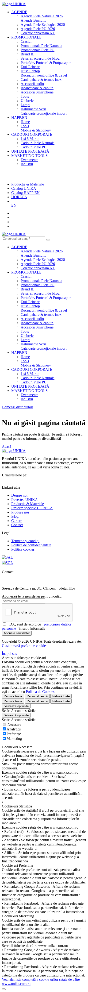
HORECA (19, 197)
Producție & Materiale (27, 184)
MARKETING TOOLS (29, 156)
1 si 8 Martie (30, 139)
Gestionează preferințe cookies (24, 646)
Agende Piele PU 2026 (38, 29)
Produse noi (20, 512)
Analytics (14, 729)
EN (13, 205)
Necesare (14, 724)
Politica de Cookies (40, 692)
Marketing (14, 739)
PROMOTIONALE (26, 37)
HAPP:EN (19, 118)
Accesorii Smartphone (37, 92)
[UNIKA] (14, 4)
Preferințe (14, 734)
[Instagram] (4, 479)
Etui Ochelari (30, 67)
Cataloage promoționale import (43, 113)
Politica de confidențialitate (31, 545)
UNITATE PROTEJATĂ (30, 151)
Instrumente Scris (33, 109)
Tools (25, 96)
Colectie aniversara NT (38, 33)
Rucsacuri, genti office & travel (44, 75)
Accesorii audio (32, 84)
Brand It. (27, 54)
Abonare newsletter (17, 633)
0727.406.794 (13, 580)
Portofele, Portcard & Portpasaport (46, 63)
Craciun (26, 41)
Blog (15, 516)
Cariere (16, 521)
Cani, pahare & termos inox (41, 79)
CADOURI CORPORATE (31, 134)
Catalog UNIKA (23, 188)
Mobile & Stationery (36, 130)
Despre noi (19, 495)
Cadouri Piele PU (34, 147)
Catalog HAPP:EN (25, 193)
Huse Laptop (30, 71)
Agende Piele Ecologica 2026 (43, 25)
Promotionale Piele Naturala (41, 46)
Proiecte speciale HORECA (32, 508)
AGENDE (19, 12)
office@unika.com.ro (19, 584)
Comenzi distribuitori (17, 407)
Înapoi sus (9, 654)
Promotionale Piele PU (37, 50)
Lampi (25, 105)
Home (25, 122)
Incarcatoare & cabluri (37, 88)
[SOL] (7, 563)
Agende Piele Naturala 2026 (42, 16)
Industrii (27, 164)
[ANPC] (7, 557)
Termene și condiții (25, 541)
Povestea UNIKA (24, 500)
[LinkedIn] (6, 479)
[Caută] (48, 239)
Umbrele (27, 101)
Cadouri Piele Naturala (37, 143)
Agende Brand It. (33, 20)
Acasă (6, 446)
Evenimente (29, 160)
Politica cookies (22, 549)
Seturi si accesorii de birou (40, 58)
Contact (17, 525)
